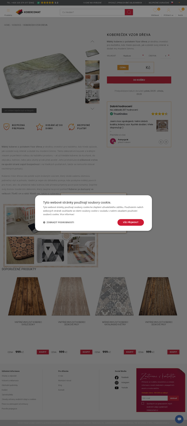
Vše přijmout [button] (130, 222)
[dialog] (93, 213)
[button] (58, 222)
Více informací (67, 214)
